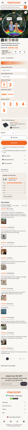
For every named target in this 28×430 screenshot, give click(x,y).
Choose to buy (15, 127)
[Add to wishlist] (25, 12)
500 (21, 358)
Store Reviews (4, 169)
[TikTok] (17, 421)
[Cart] (25, 2)
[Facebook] (4, 421)
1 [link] (7, 358)
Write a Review (7, 196)
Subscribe (23, 384)
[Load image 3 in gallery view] (9, 40)
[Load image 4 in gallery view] (13, 40)
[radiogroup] (14, 84)
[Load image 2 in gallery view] (6, 40)
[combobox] (14, 7)
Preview (15, 137)
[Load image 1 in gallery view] (2, 40)
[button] (14, 67)
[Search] (25, 7)
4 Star (24, 205)
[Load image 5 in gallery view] (16, 40)
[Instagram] (10, 421)
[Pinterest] (24, 421)
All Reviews (6, 205)
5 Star (16, 205)
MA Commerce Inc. (17, 426)
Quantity (3, 132)
